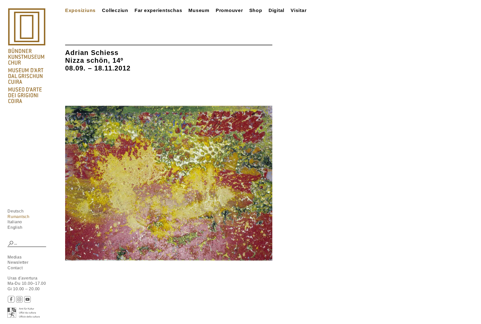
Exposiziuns (80, 10)
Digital (276, 10)
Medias (15, 257)
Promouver (229, 10)
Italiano (15, 222)
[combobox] (27, 243)
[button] (11, 243)
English (15, 227)
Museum (198, 10)
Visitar (298, 10)
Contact (15, 268)
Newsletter (18, 262)
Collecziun (115, 10)
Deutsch (16, 211)
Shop (255, 10)
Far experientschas (158, 10)
